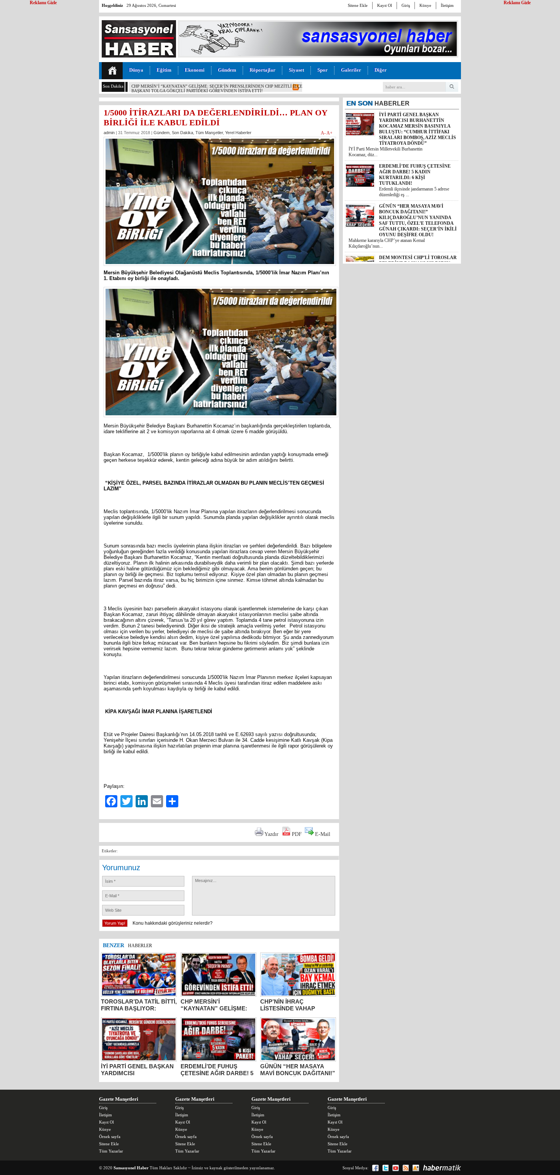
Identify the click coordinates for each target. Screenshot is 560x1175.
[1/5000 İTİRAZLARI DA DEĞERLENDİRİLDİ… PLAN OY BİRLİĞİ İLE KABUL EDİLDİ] (220, 268)
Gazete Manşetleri (118, 1099)
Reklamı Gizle (517, 2)
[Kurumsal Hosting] (416, 1168)
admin (109, 132)
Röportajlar (262, 70)
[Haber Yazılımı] (442, 1168)
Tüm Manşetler (209, 132)
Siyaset (296, 70)
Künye (425, 5)
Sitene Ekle (358, 5)
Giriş (406, 5)
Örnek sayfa (109, 1136)
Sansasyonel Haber (131, 1167)
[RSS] (406, 1168)
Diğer (380, 70)
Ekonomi (195, 70)
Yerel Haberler (238, 132)
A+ (329, 133)
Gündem (227, 70)
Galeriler (351, 70)
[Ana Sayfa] (112, 70)
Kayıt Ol (384, 5)
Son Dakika (182, 132)
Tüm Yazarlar (111, 1151)
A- (323, 133)
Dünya (136, 70)
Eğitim (164, 70)
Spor (322, 70)
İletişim (447, 5)
